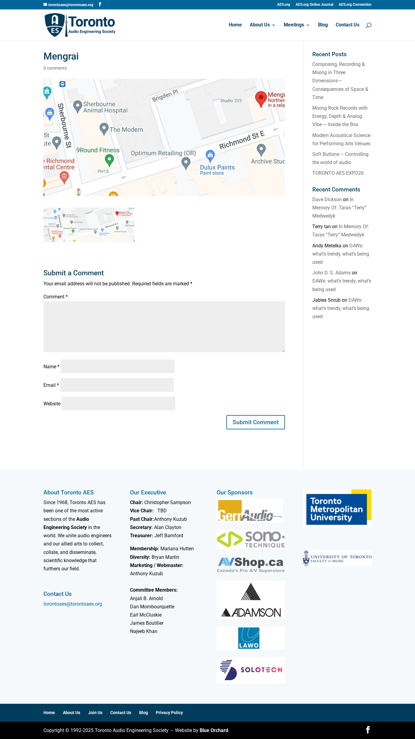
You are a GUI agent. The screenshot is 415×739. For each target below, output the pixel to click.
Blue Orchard (214, 730)
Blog (323, 25)
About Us (260, 25)
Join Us (95, 712)
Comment (55, 297)
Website (51, 404)
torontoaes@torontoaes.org (72, 604)
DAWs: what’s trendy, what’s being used (340, 254)
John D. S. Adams (331, 273)
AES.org (283, 5)
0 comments (55, 68)
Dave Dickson (327, 199)
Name (51, 367)
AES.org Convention (355, 5)
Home (235, 25)
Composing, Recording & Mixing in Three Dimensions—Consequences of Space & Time (340, 80)
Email (51, 385)
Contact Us (347, 25)
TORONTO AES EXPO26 (338, 173)
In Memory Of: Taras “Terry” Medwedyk (339, 208)
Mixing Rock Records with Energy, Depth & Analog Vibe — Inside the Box (340, 116)
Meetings (294, 25)
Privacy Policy (169, 712)
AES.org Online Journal (314, 5)
